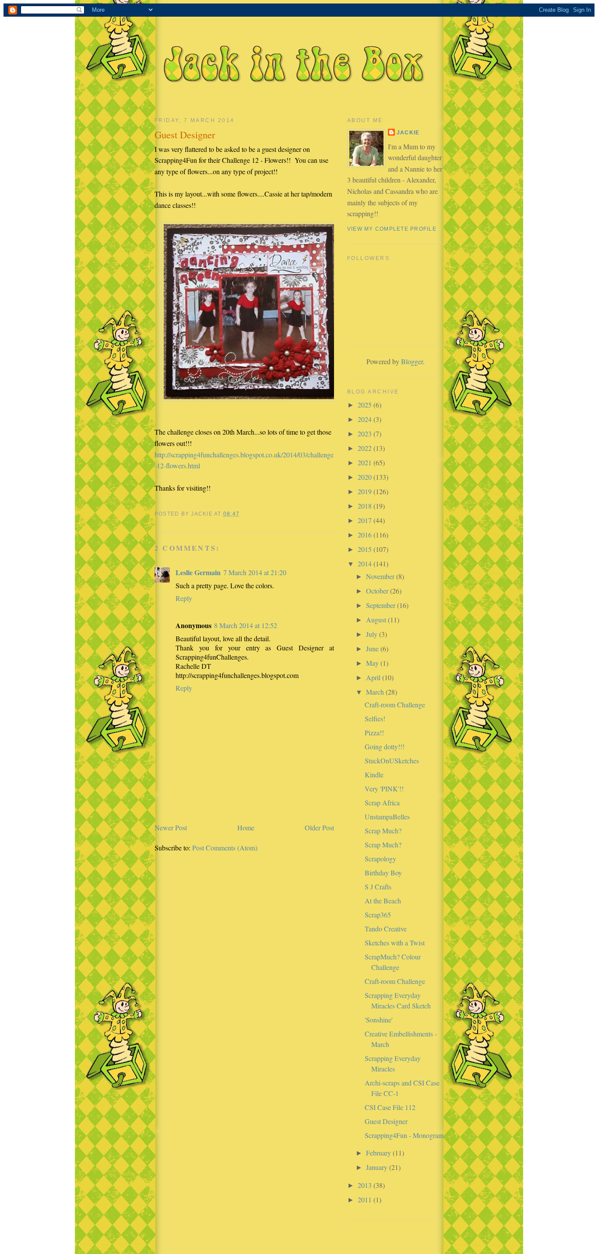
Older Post (319, 827)
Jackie (408, 133)
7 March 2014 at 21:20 (254, 572)
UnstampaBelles (387, 816)
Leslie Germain (198, 572)
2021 (365, 462)
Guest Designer (386, 1121)
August (377, 619)
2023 (365, 433)
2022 (365, 448)
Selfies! (375, 718)
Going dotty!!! (385, 746)
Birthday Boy (383, 872)
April (374, 677)
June (373, 648)
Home (245, 827)
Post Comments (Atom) (224, 847)
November (381, 576)
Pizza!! (374, 732)
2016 (365, 534)
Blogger (412, 361)
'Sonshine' (379, 1019)
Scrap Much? (383, 830)
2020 (365, 476)
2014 (365, 563)
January (377, 1167)
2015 (365, 549)
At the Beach (383, 900)
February (379, 1152)
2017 (365, 520)
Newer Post (171, 827)
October (378, 590)
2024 (365, 419)
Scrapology (380, 858)
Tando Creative (386, 928)
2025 (365, 404)
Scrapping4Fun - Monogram (404, 1135)
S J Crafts (378, 886)
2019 (365, 491)
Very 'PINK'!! (384, 788)
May (373, 662)
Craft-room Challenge (395, 704)
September (381, 605)
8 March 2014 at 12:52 (245, 625)
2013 (365, 1185)
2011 (365, 1199)
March (376, 691)
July (372, 634)
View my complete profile (391, 229)
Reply (184, 598)
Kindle (374, 774)
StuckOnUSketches (392, 760)
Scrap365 (378, 914)
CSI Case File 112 (390, 1107)
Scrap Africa (382, 802)
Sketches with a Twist (395, 942)
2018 (365, 505)
